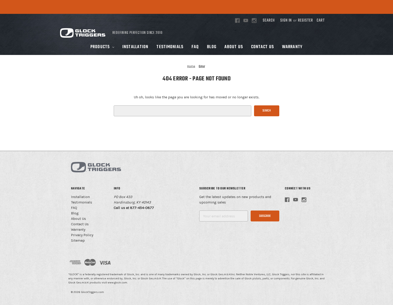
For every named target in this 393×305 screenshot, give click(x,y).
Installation (135, 47)
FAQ (195, 47)
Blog (211, 47)
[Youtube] (245, 20)
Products (100, 47)
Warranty (292, 47)
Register (305, 20)
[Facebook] (237, 20)
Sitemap (78, 240)
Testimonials (169, 47)
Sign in (286, 20)
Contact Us (262, 47)
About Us (233, 47)
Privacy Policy (82, 235)
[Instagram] (254, 20)
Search (269, 20)
